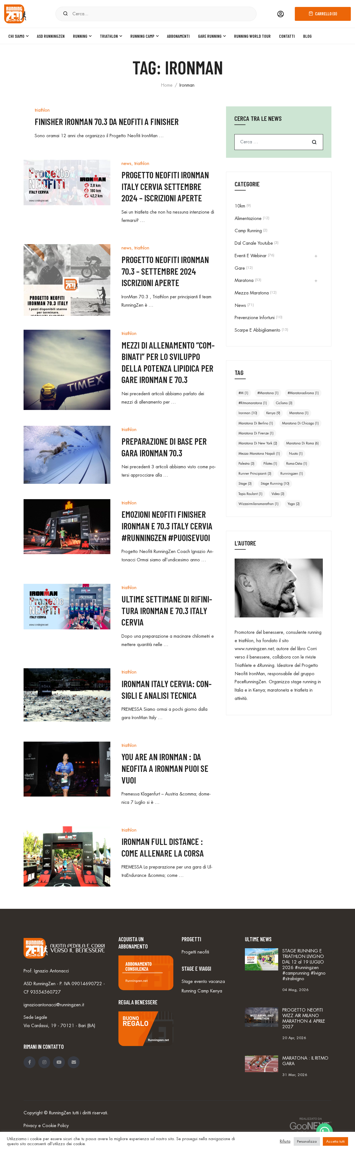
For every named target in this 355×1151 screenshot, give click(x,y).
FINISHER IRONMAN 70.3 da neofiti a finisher (107, 121)
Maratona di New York (258, 443)
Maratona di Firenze (256, 433)
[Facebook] (30, 1062)
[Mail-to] (74, 1062)
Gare (240, 268)
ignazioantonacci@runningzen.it (54, 1005)
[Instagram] (44, 1062)
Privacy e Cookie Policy (46, 1126)
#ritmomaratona (253, 403)
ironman (248, 413)
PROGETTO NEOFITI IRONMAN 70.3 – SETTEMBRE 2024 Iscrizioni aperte (165, 271)
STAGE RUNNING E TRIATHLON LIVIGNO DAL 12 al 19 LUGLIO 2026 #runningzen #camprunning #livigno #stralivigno (304, 965)
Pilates (270, 463)
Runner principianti (255, 473)
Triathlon (109, 36)
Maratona (244, 280)
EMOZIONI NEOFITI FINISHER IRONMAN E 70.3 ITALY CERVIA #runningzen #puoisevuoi (166, 525)
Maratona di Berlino (256, 423)
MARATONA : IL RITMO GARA (305, 1061)
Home (167, 85)
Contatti (287, 36)
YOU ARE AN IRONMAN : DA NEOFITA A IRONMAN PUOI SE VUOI (164, 768)
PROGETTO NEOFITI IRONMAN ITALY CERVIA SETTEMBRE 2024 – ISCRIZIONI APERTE (165, 186)
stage (245, 483)
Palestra (246, 463)
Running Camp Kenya (202, 991)
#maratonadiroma (303, 393)
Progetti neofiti (195, 952)
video (278, 494)
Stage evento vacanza (203, 981)
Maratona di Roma (302, 443)
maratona (298, 413)
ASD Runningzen (51, 36)
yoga (294, 504)
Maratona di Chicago (300, 423)
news (126, 163)
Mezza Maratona (252, 293)
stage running (275, 483)
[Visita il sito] (307, 1126)
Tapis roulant (250, 494)
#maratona (267, 393)
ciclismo (284, 403)
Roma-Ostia (296, 463)
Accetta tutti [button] (335, 1141)
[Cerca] (65, 14)
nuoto (296, 453)
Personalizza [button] (307, 1141)
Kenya (273, 413)
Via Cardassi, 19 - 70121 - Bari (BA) (59, 1026)
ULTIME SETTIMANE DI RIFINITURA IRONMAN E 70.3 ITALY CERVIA (166, 610)
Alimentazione (248, 218)
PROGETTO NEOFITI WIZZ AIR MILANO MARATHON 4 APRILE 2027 (303, 1018)
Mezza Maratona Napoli (259, 453)
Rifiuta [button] (285, 1141)
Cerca (314, 142)
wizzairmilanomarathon (258, 504)
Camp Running (248, 231)
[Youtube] (59, 1062)
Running (80, 36)
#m (243, 393)
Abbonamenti (178, 36)
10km (240, 206)
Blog (307, 36)
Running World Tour (252, 36)
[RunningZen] (15, 13)
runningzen (291, 473)
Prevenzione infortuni (255, 318)
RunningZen (60, 1113)
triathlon (42, 110)
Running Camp (142, 36)
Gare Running (210, 36)
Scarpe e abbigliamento (257, 330)
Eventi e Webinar (251, 256)
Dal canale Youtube (254, 243)
